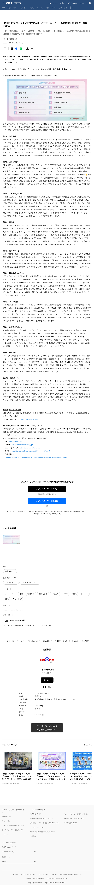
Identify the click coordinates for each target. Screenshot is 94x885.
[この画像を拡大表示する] (11, 539)
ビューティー (51, 8)
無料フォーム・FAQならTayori (74, 818)
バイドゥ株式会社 (32, 641)
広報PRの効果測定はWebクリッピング (42, 832)
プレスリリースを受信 (56, 3)
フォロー (47, 680)
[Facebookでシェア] (16, 49)
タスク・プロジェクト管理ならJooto (76, 814)
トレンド (84, 594)
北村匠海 (55, 594)
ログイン (83, 3)
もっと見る (88, 745)
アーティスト (10, 594)
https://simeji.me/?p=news (28, 419)
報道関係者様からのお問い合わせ (71, 874)
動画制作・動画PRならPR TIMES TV (41, 818)
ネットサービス (11, 582)
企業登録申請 (72, 3)
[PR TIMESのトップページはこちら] (13, 3)
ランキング (17, 599)
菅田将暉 (30, 594)
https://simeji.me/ (15, 441)
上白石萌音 (43, 594)
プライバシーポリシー (28, 874)
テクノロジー (12, 8)
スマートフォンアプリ (29, 582)
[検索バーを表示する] (90, 3)
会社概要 (15, 874)
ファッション (64, 8)
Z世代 (74, 594)
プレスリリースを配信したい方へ (13, 830)
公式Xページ (6, 857)
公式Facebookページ (9, 847)
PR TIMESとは (6, 817)
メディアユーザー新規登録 (47, 501)
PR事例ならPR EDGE (70, 823)
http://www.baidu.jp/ (42, 693)
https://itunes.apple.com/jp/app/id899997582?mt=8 (30, 451)
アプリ (32, 8)
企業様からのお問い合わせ (35, 878)
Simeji (65, 594)
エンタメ (40, 8)
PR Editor (33, 836)
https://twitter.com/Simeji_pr (22, 445)
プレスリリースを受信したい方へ (13, 825)
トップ (6, 641)
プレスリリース (17, 641)
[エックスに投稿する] (12, 49)
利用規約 (54, 874)
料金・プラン (6, 821)
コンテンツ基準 (43, 874)
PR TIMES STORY (35, 814)
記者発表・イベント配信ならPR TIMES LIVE (44, 823)
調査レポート (10, 571)
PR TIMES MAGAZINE (37, 827)
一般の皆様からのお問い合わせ (57, 878)
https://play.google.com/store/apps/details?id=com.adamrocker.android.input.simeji (35, 457)
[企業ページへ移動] (47, 660)
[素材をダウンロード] (27, 49)
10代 (7, 599)
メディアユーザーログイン (47, 489)
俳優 (21, 594)
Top (3, 8)
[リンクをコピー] (32, 49)
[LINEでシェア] (21, 49)
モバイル (23, 8)
